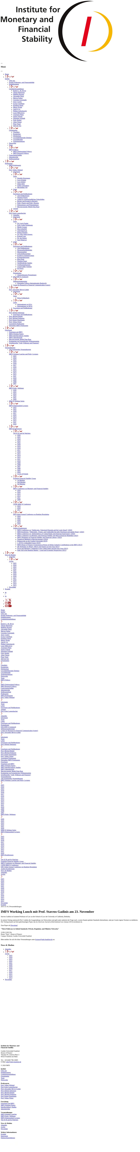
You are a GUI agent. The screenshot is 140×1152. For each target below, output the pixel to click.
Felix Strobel (5, 653)
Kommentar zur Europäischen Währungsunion (16, 773)
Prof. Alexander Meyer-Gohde (11, 732)
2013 (2, 801)
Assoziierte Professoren (8, 758)
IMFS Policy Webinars (8, 814)
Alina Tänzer (5, 655)
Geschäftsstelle (5, 672)
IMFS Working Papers (8, 765)
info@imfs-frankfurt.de (13, 1062)
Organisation (5, 661)
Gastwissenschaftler (7, 688)
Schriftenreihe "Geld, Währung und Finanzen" (16, 775)
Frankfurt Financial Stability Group (12, 861)
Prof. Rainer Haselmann (8, 754)
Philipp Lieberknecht (7, 644)
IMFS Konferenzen (7, 855)
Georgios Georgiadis (7, 633)
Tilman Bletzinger (6, 626)
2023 (2, 789)
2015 (2, 798)
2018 (2, 792)
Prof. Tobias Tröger (7, 756)
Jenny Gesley (5, 635)
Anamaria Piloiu (6, 648)
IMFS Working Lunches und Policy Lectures (15, 780)
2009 (2, 809)
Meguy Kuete (5, 640)
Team (2, 678)
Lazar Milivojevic (6, 646)
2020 (2, 828)
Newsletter (4, 903)
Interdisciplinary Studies (8, 1107)
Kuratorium (4, 667)
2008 (2, 811)
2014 (2, 800)
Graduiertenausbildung (8, 619)
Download (14, 925)
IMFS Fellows (5, 680)
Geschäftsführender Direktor (10, 671)
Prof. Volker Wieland (7, 697)
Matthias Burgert (6, 627)
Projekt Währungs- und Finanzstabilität (13, 615)
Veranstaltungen (6, 777)
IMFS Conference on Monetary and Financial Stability (18, 863)
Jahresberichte (5, 690)
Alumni (3, 709)
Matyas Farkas (5, 631)
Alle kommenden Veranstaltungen (12, 778)
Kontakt (3, 905)
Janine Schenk (5, 649)
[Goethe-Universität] (10, 1150)
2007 (2, 812)
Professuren (4, 694)
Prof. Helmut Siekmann (8, 744)
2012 (2, 803)
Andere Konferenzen (7, 869)
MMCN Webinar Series (8, 830)
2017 (2, 794)
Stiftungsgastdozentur (8, 729)
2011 (2, 805)
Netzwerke (4, 676)
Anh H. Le (4, 642)
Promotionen (5, 725)
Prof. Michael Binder (7, 751)
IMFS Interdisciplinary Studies (11, 767)
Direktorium (5, 669)
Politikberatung (6, 617)
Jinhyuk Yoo (5, 659)
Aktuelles (4, 716)
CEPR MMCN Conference (10, 865)
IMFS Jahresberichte (7, 769)
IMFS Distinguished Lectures (10, 832)
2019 (2, 790)
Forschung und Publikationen (10, 707)
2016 (2, 796)
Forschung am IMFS (7, 764)
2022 (2, 824)
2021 (2, 826)
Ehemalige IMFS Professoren (10, 760)
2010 (2, 807)
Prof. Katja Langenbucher (9, 711)
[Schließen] (1, 71)
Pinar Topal (4, 657)
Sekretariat (4, 702)
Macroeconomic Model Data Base (12, 771)
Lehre (3, 706)
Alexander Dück (6, 629)
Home (3, 610)
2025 (2, 785)
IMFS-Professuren (7, 696)
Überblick (4, 665)
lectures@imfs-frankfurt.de (44, 939)
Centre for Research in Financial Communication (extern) (19, 731)
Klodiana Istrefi (6, 638)
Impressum (4, 1136)
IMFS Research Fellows (9, 686)
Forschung (4, 762)
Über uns (4, 614)
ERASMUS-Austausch (8, 727)
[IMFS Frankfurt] (56, 61)
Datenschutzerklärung (8, 1138)
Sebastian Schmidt (7, 651)
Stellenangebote (6, 692)
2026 (2, 819)
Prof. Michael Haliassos (8, 753)
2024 (2, 787)
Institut (3, 612)
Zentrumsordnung (6, 674)
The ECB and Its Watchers (9, 859)
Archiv (3, 874)
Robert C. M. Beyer (7, 624)
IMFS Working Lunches (9, 1114)
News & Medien (6, 870)
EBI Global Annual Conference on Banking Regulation (19, 867)
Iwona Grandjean (6, 637)
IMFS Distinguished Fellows (10, 684)
